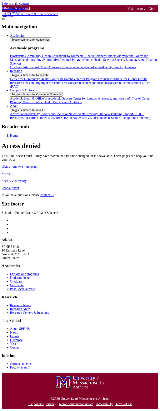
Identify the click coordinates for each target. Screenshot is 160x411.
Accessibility (104, 404)
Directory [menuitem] (91, 114)
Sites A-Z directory (14, 181)
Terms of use (123, 404)
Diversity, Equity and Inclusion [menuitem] (48, 114)
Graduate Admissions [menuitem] (24, 67)
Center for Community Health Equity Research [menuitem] (41, 79)
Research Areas (20, 309)
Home (14, 135)
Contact (15, 347)
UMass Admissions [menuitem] (51, 67)
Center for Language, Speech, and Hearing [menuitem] (100, 98)
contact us (47, 195)
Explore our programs (24, 274)
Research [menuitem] (16, 71)
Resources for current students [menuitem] (30, 118)
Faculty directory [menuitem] (114, 67)
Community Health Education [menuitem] (45, 56)
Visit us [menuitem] (92, 118)
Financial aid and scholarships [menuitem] (83, 67)
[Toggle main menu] (3, 19)
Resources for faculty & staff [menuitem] (68, 118)
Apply (141, 8)
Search (6, 174)
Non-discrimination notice (76, 404)
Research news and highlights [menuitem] (29, 83)
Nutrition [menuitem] (49, 59)
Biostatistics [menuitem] (18, 56)
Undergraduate (20, 277)
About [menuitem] (14, 106)
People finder (10, 188)
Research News (20, 305)
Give (152, 8)
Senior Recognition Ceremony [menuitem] (131, 118)
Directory (16, 340)
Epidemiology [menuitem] (115, 56)
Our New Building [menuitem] (110, 114)
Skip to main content (15, 3)
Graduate (16, 281)
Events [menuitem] (80, 114)
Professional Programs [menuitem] (69, 59)
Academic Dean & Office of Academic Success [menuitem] (41, 98)
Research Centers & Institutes (29, 312)
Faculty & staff (20, 367)
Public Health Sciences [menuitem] (99, 59)
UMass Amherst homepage (19, 166)
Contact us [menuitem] (104, 118)
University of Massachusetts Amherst (85, 398)
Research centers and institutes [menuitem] (89, 83)
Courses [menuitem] (130, 67)
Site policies (36, 404)
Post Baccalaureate (22, 289)
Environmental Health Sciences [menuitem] (85, 56)
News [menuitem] (72, 114)
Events (14, 336)
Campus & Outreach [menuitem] (23, 90)
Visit (131, 8)
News (14, 332)
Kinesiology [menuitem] (35, 59)
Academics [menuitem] (17, 35)
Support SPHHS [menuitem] (133, 114)
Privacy (51, 404)
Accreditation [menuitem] (19, 114)
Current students (20, 363)
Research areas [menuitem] (59, 83)
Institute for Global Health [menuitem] (129, 79)
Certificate (17, 285)
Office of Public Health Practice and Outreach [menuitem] (52, 102)
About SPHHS (20, 328)
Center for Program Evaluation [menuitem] (92, 79)
